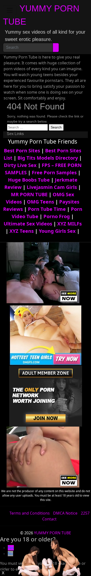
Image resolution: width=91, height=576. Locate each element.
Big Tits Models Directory (47, 158)
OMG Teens (40, 201)
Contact (49, 519)
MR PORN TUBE (29, 194)
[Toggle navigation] (10, 10)
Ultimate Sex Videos (28, 223)
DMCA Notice (65, 513)
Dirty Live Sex (20, 165)
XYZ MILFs (69, 223)
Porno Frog (56, 216)
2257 (85, 513)
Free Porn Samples (54, 172)
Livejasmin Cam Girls (52, 187)
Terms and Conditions (29, 513)
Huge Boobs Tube (29, 179)
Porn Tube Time (47, 209)
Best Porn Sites (22, 150)
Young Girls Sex (57, 231)
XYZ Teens (21, 231)
